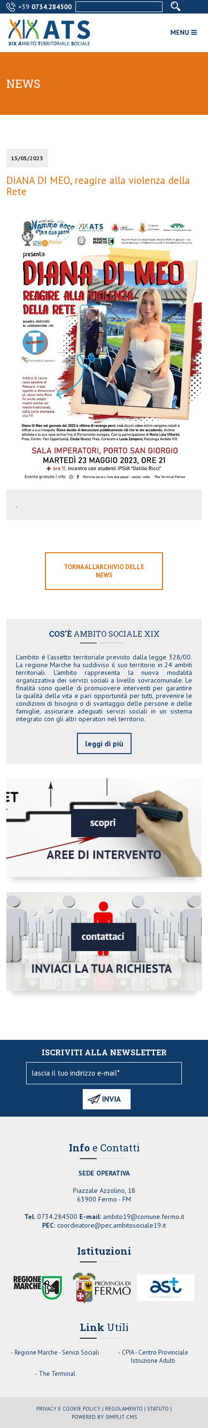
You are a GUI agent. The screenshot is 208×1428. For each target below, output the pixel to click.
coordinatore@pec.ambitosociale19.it (111, 1225)
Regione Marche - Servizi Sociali (57, 1352)
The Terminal (57, 1374)
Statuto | (159, 1408)
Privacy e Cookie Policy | (70, 1408)
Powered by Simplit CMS (104, 1417)
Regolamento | (125, 1408)
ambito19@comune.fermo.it (143, 1216)
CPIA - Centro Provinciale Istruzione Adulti (155, 1356)
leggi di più (104, 743)
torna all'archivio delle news (104, 571)
